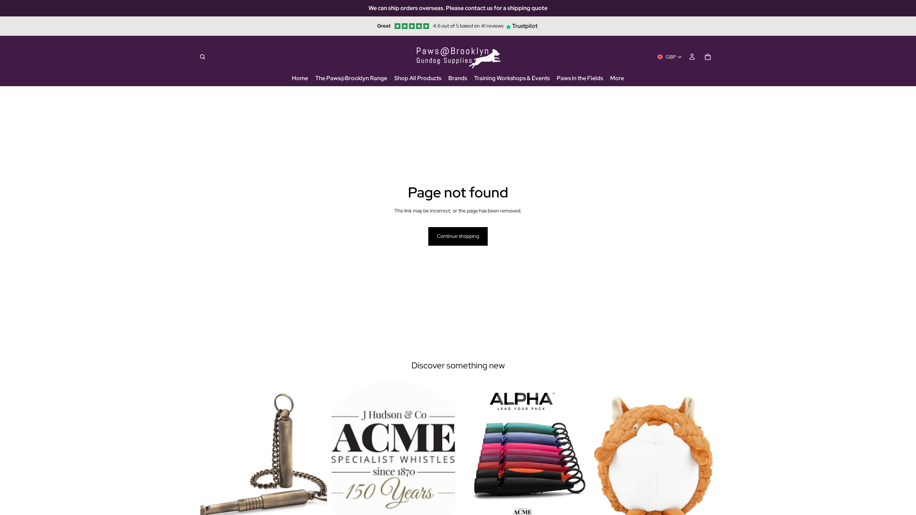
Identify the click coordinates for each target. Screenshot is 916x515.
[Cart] (708, 57)
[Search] (202, 57)
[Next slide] (446, 459)
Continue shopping (458, 236)
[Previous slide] (340, 459)
